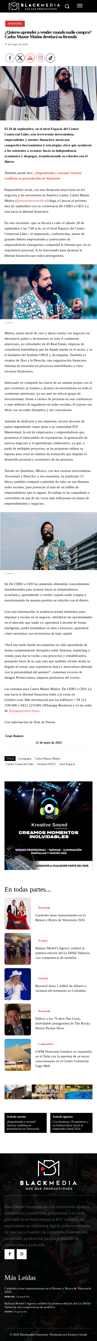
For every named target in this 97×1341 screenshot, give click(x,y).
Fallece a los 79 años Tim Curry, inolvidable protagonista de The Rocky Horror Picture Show (62, 1023)
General (42, 978)
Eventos (15, 23)
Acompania (24, 758)
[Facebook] (9, 1254)
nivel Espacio (67, 764)
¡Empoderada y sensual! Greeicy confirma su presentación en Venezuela (23, 1125)
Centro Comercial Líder (20, 764)
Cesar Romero (14, 736)
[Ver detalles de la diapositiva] (48, 825)
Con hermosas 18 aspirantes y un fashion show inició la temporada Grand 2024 (71, 1125)
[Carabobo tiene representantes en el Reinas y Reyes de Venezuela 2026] (18, 914)
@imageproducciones (24, 711)
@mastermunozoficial (31, 200)
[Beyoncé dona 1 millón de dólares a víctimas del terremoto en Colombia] (18, 984)
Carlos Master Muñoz (48, 758)
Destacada (44, 907)
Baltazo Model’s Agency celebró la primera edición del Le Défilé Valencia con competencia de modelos (62, 953)
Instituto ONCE (46, 764)
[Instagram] (22, 1254)
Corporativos (46, 1044)
